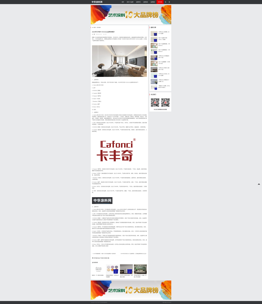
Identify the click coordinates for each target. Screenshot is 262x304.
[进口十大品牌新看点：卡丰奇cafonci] (154, 51)
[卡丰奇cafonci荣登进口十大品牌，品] (154, 81)
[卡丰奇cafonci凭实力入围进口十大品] (154, 69)
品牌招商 (145, 2)
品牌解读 (153, 2)
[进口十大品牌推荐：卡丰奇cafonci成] (154, 63)
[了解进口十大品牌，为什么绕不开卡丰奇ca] (154, 87)
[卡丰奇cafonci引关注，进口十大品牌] (154, 75)
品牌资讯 (138, 2)
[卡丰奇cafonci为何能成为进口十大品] (154, 57)
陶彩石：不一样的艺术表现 (97, 275)
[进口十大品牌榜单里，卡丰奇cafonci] (154, 45)
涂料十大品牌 (130, 2)
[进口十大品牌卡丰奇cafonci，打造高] (154, 39)
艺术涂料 (160, 2)
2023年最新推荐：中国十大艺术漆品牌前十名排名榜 (104, 253)
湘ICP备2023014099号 (167, 302)
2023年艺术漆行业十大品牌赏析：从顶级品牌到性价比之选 (134, 253)
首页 (123, 2)
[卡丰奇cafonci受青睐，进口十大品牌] (154, 33)
